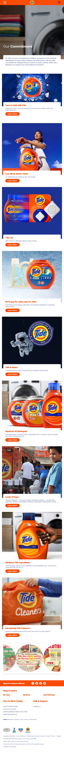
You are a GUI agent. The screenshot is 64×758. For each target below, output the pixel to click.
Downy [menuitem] (22, 719)
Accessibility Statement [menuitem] (9, 736)
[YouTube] (44, 683)
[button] (32, 658)
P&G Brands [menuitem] (11, 719)
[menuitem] (10, 706)
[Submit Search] (59, 2)
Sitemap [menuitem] (59, 736)
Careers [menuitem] (48, 736)
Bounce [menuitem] (26, 719)
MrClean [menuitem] (17, 719)
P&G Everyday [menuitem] (33, 719)
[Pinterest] (40, 683)
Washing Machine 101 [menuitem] (10, 714)
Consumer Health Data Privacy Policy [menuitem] (12, 738)
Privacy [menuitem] (53, 736)
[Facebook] (33, 683)
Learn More (12, 114)
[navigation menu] (5, 2)
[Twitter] (36, 683)
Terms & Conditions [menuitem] (21, 736)
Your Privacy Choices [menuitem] (28, 738)
